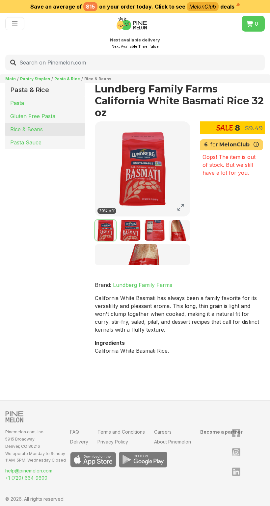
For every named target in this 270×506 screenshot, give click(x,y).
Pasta (17, 103)
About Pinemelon (172, 441)
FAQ (74, 432)
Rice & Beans (26, 129)
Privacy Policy (112, 441)
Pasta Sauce (25, 142)
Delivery (79, 441)
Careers (163, 432)
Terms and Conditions (121, 432)
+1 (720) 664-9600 (26, 478)
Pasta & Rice (67, 78)
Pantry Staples (35, 78)
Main (10, 78)
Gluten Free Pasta (32, 116)
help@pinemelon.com (28, 470)
